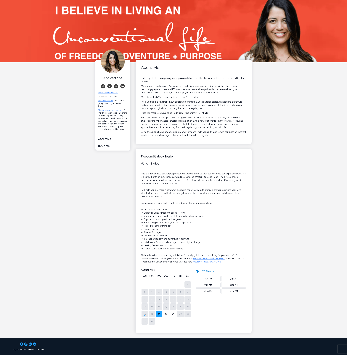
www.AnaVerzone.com (108, 92)
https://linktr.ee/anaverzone (207, 261)
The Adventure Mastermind (110, 110)
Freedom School (105, 101)
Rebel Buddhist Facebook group (209, 258)
